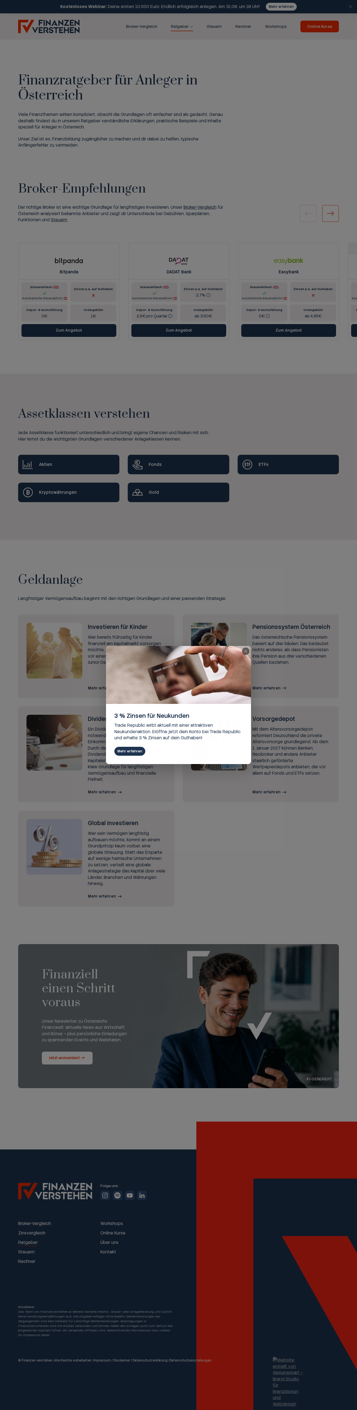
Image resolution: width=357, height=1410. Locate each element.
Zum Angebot (69, 330)
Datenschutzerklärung (150, 1360)
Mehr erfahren (281, 6)
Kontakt (108, 1252)
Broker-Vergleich (141, 26)
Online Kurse (319, 26)
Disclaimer (122, 1360)
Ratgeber (180, 26)
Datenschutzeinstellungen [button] (190, 1360)
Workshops (276, 26)
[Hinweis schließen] (350, 7)
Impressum (102, 1360)
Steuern (214, 26)
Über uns (109, 1242)
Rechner (243, 26)
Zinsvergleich (31, 1233)
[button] (330, 213)
